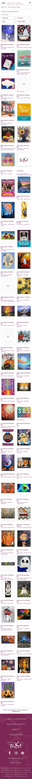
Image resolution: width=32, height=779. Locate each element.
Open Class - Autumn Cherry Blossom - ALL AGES (8, 427)
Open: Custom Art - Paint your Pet (7, 351)
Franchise (16, 735)
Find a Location (16, 719)
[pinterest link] (22, 753)
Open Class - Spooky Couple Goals (22, 503)
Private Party (16, 724)
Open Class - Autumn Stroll (8, 527)
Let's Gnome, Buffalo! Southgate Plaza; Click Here (24, 174)
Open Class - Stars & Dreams (22, 326)
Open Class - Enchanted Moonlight (23, 376)
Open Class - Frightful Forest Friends (24, 680)
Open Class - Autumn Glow (8, 401)
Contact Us (16, 763)
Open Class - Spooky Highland (6, 503)
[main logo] (3, 2)
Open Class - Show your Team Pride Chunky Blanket (8, 300)
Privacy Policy (16, 758)
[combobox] (8, 17)
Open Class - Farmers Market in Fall (6, 275)
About (16, 729)
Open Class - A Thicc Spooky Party (24, 477)
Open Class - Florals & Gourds (22, 452)
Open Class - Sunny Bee (23, 224)
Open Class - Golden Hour (23, 199)
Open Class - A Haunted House (23, 629)
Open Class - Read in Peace (8, 477)
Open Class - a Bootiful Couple (23, 402)
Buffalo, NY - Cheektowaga (8, 7)
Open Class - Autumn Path (7, 325)
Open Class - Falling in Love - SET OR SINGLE (8, 654)
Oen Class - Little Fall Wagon (24, 527)
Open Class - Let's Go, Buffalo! (6, 452)
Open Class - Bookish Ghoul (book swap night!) (24, 578)
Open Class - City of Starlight (24, 653)
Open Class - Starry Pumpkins (6, 680)
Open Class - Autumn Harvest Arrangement (6, 629)
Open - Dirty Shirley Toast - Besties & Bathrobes (24, 73)
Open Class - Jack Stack (7, 603)
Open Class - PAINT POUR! (23, 98)
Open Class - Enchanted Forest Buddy (7, 553)
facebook (9, 753)
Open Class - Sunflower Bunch (23, 300)
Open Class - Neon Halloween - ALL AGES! (7, 578)
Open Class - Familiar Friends (22, 275)
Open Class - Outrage (6, 173)
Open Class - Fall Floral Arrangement (22, 149)
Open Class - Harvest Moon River (24, 553)
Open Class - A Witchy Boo (24, 603)
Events (19, 2)
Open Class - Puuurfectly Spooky (7, 705)
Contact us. (16, 711)
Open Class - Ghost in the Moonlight (7, 48)
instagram (16, 753)
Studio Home (11, 2)
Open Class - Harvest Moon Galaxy (8, 225)
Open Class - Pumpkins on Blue (23, 351)
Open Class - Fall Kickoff (7, 375)
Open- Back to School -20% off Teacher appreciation (8, 149)
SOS (18, 426)
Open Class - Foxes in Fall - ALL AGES (8, 250)
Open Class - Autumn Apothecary (6, 124)
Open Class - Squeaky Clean (24, 47)
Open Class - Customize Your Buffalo (7, 98)
